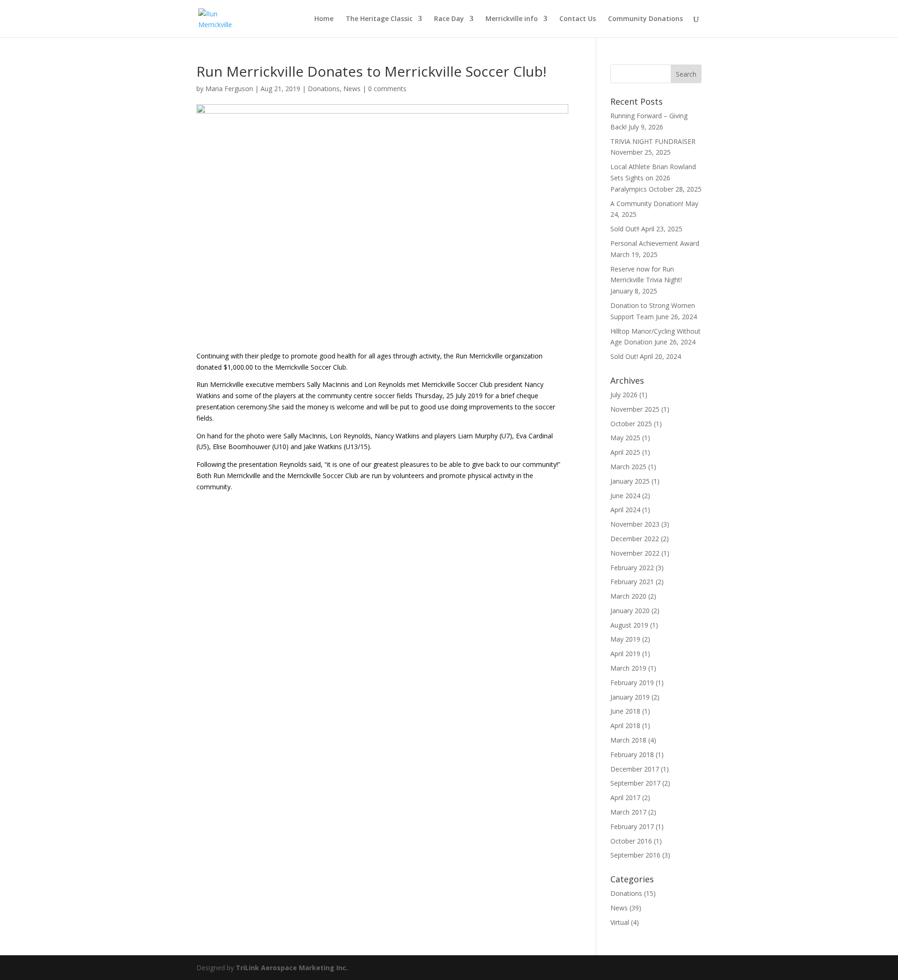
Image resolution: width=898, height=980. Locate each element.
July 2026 (623, 394)
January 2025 (630, 481)
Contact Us (577, 19)
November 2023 (634, 524)
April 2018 (625, 725)
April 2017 (625, 797)
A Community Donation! (646, 203)
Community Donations (645, 19)
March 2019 (628, 668)
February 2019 (632, 682)
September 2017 (635, 783)
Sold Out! (624, 356)
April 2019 (625, 653)
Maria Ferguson (229, 88)
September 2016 (635, 855)
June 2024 (625, 495)
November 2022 (634, 553)
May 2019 (625, 639)
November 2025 (634, 409)
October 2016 (631, 841)
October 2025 (631, 423)
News (352, 88)
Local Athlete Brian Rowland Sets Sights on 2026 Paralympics (653, 177)
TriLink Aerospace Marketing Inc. (292, 967)
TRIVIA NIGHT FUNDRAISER (652, 141)
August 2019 (629, 625)
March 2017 (628, 812)
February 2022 (632, 567)
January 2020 (630, 610)
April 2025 (625, 452)
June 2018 (625, 711)
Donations (324, 88)
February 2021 (632, 581)
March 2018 (628, 740)
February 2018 (632, 754)
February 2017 (632, 826)
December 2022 (634, 538)
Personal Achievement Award (654, 243)
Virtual (619, 922)
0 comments (387, 88)
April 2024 (625, 509)
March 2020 (628, 596)
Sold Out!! (624, 228)
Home (323, 19)
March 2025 (628, 466)
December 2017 (634, 769)
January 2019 (630, 697)
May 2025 (625, 437)
